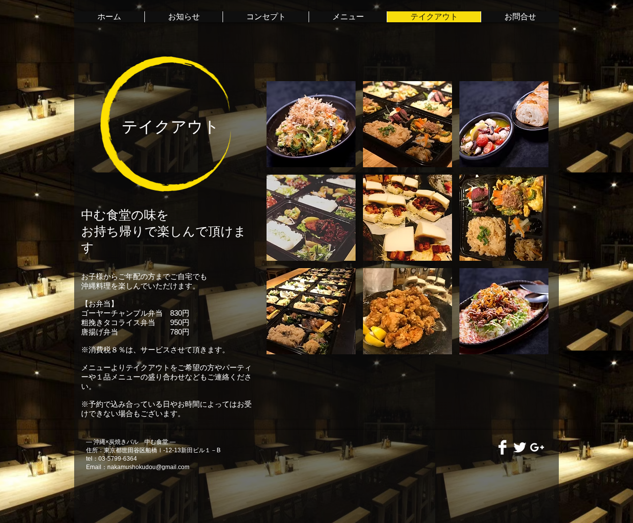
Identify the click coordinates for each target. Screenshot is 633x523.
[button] (311, 124)
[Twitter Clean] (519, 447)
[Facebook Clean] (502, 447)
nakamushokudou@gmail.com (148, 467)
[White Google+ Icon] (537, 447)
